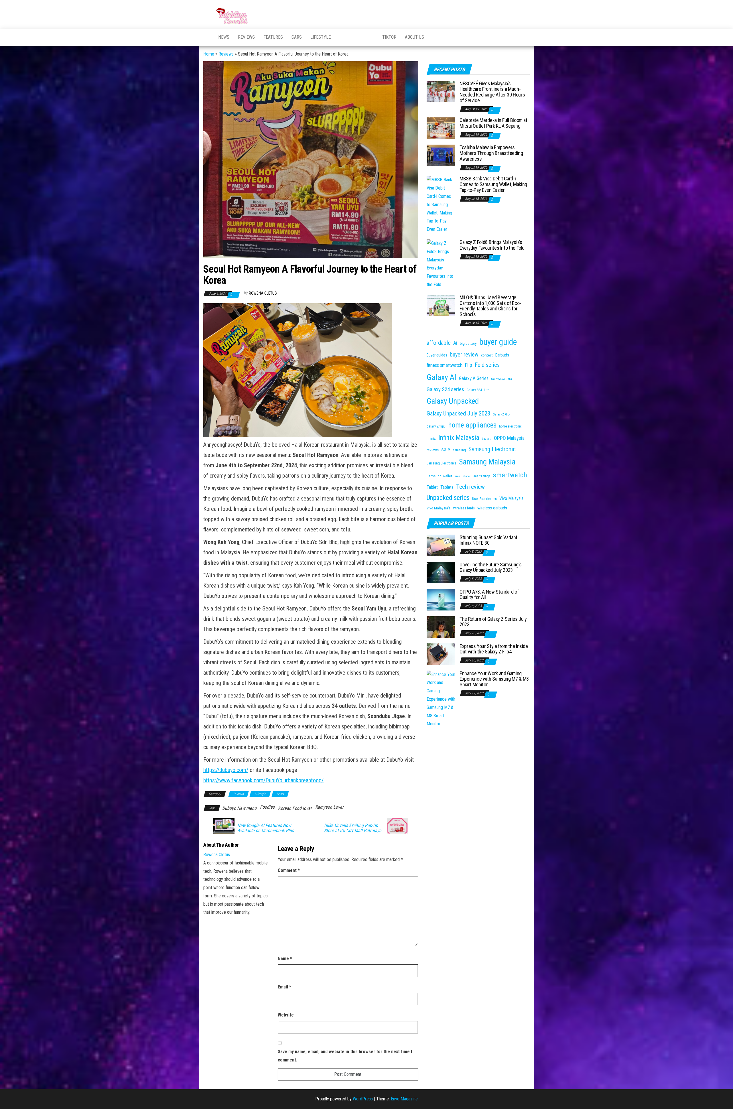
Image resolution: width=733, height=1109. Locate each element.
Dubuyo (238, 794)
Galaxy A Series (473, 378)
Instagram (371, 37)
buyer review (464, 354)
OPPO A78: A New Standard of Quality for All (489, 594)
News (223, 37)
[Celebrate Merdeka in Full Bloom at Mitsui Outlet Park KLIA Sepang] (441, 128)
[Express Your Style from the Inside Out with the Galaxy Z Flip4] (441, 653)
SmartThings (481, 476)
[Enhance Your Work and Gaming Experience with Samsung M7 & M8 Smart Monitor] (441, 699)
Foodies (267, 807)
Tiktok (389, 37)
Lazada (486, 439)
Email (284, 987)
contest (487, 355)
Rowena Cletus (263, 293)
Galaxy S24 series (445, 389)
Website (286, 1015)
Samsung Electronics (441, 463)
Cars (296, 37)
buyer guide (498, 342)
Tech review (470, 486)
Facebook (356, 37)
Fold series (487, 364)
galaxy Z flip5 (436, 426)
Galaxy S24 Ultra (478, 390)
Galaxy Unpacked (453, 401)
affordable (439, 342)
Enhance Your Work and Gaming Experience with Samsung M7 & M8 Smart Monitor (494, 679)
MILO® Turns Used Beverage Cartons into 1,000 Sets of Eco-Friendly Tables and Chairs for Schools (490, 305)
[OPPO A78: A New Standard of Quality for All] (441, 599)
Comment (289, 870)
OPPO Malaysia (509, 438)
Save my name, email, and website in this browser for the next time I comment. (345, 1056)
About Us (414, 37)
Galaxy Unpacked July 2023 (458, 413)
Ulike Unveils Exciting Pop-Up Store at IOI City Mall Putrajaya (352, 828)
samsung (459, 450)
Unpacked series (448, 498)
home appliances (472, 425)
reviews (433, 450)
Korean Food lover (295, 808)
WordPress (363, 1099)
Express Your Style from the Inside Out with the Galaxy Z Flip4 (494, 649)
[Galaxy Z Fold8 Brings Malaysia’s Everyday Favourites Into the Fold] (441, 264)
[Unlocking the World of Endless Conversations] (206, 37)
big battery (468, 343)
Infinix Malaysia (458, 438)
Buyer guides (437, 355)
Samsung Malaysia (487, 461)
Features (273, 37)
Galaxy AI (441, 377)
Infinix (431, 438)
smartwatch (510, 475)
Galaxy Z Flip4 (502, 414)
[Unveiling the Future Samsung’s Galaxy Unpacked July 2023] (441, 572)
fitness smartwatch (444, 365)
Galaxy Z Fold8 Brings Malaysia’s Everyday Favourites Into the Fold (492, 245)
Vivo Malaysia (511, 498)
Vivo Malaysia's (438, 508)
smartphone (462, 476)
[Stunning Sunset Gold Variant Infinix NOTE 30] (441, 544)
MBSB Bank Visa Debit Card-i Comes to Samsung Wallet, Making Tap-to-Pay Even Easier (493, 184)
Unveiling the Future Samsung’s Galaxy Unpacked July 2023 (490, 567)
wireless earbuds (492, 508)
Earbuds (502, 355)
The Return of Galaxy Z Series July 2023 (493, 622)
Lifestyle (320, 37)
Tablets (447, 487)
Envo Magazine (404, 1099)
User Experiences (484, 499)
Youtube (342, 37)
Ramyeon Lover (329, 807)
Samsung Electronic (492, 449)
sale (445, 449)
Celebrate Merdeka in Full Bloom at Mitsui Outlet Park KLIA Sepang (493, 123)
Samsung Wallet (439, 476)
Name (285, 958)
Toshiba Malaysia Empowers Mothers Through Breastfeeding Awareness (491, 153)
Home (208, 54)
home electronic (510, 426)
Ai (455, 343)
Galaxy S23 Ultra (501, 379)
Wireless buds (464, 508)
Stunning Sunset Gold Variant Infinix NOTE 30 (488, 540)
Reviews (246, 37)
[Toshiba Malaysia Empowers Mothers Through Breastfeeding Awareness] (441, 155)
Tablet (432, 487)
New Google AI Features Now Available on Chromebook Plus (265, 828)
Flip (468, 365)
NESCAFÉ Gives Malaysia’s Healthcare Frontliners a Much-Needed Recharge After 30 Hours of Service (492, 91)
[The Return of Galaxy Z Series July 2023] (441, 626)
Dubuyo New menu (239, 808)
